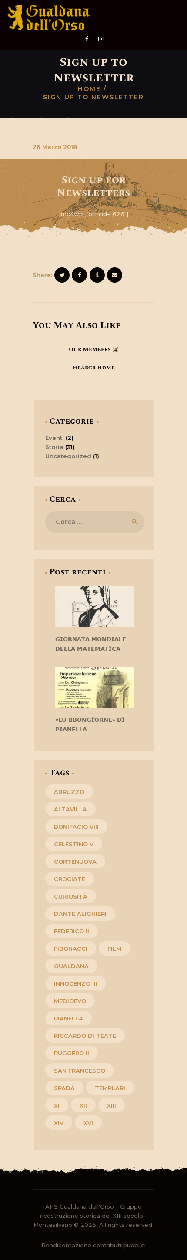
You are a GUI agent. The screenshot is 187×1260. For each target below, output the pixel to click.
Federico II (71, 931)
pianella (68, 1018)
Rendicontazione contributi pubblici (93, 1245)
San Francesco (79, 1070)
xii (83, 1105)
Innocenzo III (75, 983)
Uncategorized (68, 456)
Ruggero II (71, 1053)
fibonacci (70, 948)
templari (110, 1087)
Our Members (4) (94, 349)
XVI (88, 1122)
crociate (69, 878)
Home (89, 89)
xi (57, 1105)
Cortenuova (75, 861)
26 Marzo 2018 (55, 146)
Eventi (54, 437)
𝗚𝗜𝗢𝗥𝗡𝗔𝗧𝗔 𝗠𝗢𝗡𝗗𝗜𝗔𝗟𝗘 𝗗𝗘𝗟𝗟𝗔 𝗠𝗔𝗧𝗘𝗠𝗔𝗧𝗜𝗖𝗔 (90, 643)
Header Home (93, 368)
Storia (54, 446)
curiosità (70, 896)
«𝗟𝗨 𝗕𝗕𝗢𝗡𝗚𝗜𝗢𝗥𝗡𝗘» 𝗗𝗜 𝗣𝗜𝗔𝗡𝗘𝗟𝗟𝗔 (90, 724)
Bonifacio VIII (76, 826)
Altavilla (70, 809)
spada (64, 1087)
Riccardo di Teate (85, 1035)
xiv (58, 1122)
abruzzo (69, 791)
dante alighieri (80, 913)
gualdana (71, 966)
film (114, 948)
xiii (111, 1105)
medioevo (70, 1000)
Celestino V (74, 844)
